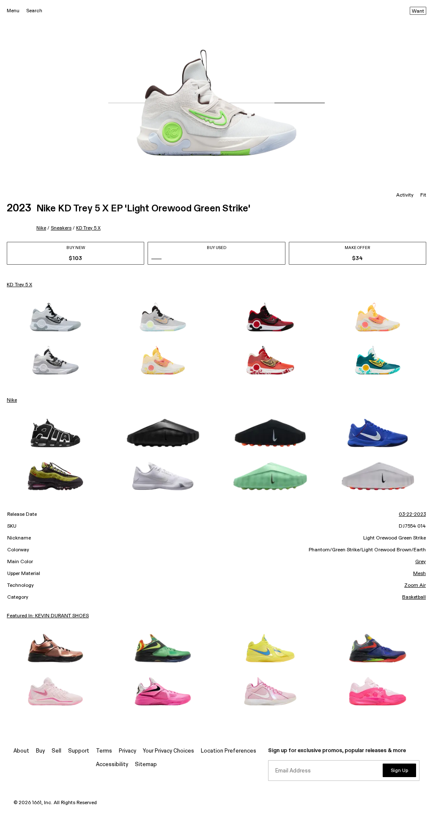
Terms (104, 751)
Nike (41, 228)
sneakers (61, 228)
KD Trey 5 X (88, 228)
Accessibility (112, 764)
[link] (55, 317)
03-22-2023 (412, 514)
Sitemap (146, 764)
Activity (405, 195)
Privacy (127, 751)
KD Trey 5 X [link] (19, 285)
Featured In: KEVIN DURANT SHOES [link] (48, 616)
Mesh (419, 573)
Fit (423, 195)
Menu (13, 10)
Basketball (414, 597)
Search (34, 10)
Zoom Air (415, 585)
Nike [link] (12, 400)
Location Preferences (228, 751)
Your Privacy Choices (168, 751)
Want (418, 11)
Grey (420, 561)
